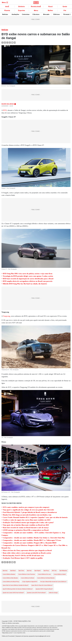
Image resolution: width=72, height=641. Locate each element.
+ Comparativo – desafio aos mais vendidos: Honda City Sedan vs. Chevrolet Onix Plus (33, 538)
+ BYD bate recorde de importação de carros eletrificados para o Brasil (27, 279)
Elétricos (56, 14)
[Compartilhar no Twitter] (5, 42)
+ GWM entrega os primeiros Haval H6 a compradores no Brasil (25, 530)
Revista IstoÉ (36, 6)
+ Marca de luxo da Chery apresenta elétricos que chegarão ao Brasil (27, 550)
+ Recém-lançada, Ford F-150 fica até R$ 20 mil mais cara (23, 555)
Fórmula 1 (66, 14)
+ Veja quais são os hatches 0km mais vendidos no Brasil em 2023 (25, 525)
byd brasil (13, 570)
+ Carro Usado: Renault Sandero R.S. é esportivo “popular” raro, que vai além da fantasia (35, 517)
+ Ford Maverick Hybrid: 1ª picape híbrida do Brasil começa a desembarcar (29, 512)
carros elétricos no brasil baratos (46, 578)
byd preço (46, 570)
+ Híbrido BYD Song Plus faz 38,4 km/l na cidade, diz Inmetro (24, 284)
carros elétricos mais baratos (10, 578)
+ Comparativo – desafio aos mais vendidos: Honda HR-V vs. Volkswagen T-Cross (31, 540)
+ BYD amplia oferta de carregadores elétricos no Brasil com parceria (27, 281)
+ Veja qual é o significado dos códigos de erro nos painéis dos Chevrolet (28, 510)
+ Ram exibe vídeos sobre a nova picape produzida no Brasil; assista (26, 553)
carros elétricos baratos (9, 574)
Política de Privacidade (8, 636)
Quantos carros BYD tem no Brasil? (36, 592)
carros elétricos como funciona (26, 574)
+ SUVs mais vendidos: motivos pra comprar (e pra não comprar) (25, 507)
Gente (65, 6)
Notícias (5, 14)
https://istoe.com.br (7, 632)
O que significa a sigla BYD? (29, 581)
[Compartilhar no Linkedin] (10, 42)
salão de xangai (53, 592)
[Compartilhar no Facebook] (2, 42)
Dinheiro (21, 6)
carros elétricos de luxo (44, 574)
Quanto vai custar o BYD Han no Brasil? (13, 592)
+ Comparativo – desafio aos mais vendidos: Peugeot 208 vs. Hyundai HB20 (29, 543)
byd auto (5, 570)
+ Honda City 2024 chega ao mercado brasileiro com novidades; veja (26, 515)
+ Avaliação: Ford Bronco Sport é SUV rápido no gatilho (22, 558)
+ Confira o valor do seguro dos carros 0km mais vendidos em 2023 (26, 520)
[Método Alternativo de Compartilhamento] (15, 42)
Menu (36, 10)
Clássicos (36, 14)
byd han (29, 570)
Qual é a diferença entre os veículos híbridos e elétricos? (18, 589)
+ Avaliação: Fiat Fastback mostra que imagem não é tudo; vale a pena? (28, 522)
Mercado (46, 14)
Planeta (7, 10)
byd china (21, 570)
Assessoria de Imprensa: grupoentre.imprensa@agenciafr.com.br (33, 636)
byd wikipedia (63, 570)
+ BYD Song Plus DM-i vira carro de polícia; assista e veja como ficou (27, 273)
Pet (65, 10)
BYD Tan (54, 570)
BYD (5, 110)
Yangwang (6, 316)
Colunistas (26, 14)
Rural (50, 6)
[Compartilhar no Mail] (12, 42)
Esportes (21, 10)
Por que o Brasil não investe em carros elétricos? (53, 581)
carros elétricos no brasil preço (11, 581)
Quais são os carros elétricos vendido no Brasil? (15, 585)
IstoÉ (7, 6)
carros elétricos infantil (60, 574)
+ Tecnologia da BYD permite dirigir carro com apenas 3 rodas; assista (27, 276)
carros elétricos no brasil (27, 578)
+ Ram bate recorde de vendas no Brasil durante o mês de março (25, 527)
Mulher (50, 10)
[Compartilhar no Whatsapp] (7, 42)
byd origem (38, 570)
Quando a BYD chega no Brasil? (44, 589)
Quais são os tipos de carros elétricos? (42, 585)
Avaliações (15, 14)
